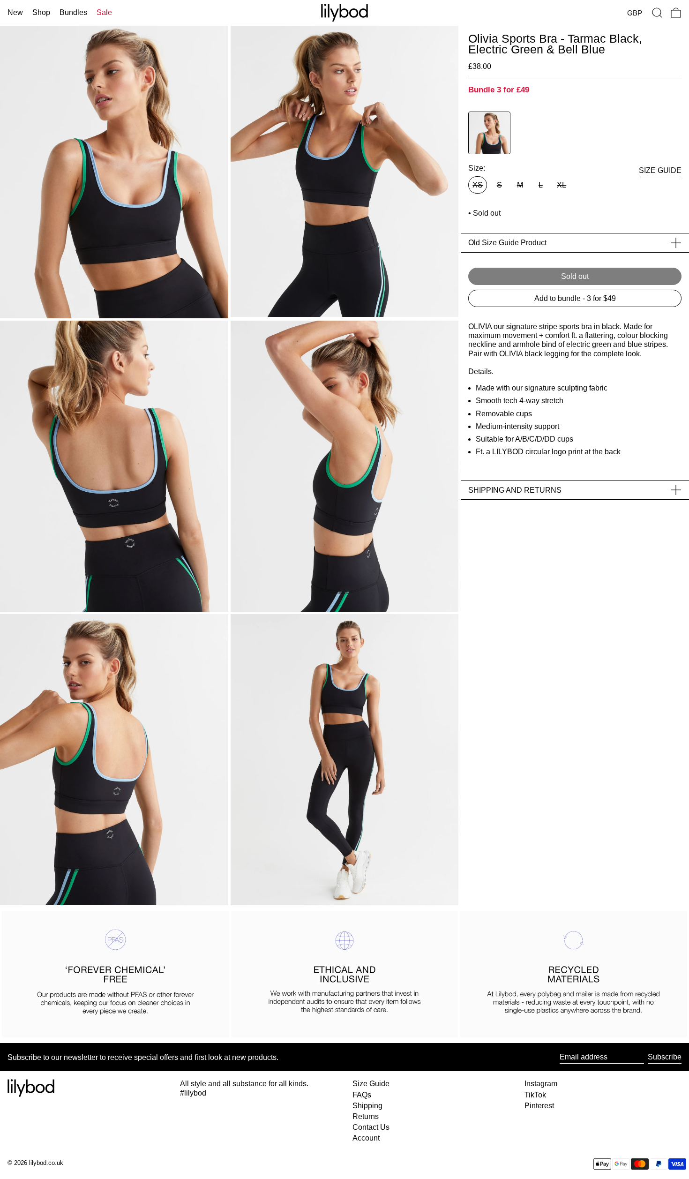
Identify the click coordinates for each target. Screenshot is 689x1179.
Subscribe (665, 1057)
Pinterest (539, 1106)
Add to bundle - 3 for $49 (575, 298)
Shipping (367, 1106)
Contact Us (370, 1127)
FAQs (361, 1095)
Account (366, 1138)
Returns (365, 1116)
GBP (634, 13)
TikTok (535, 1095)
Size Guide (370, 1084)
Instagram (540, 1084)
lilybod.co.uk (46, 1162)
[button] (657, 12)
